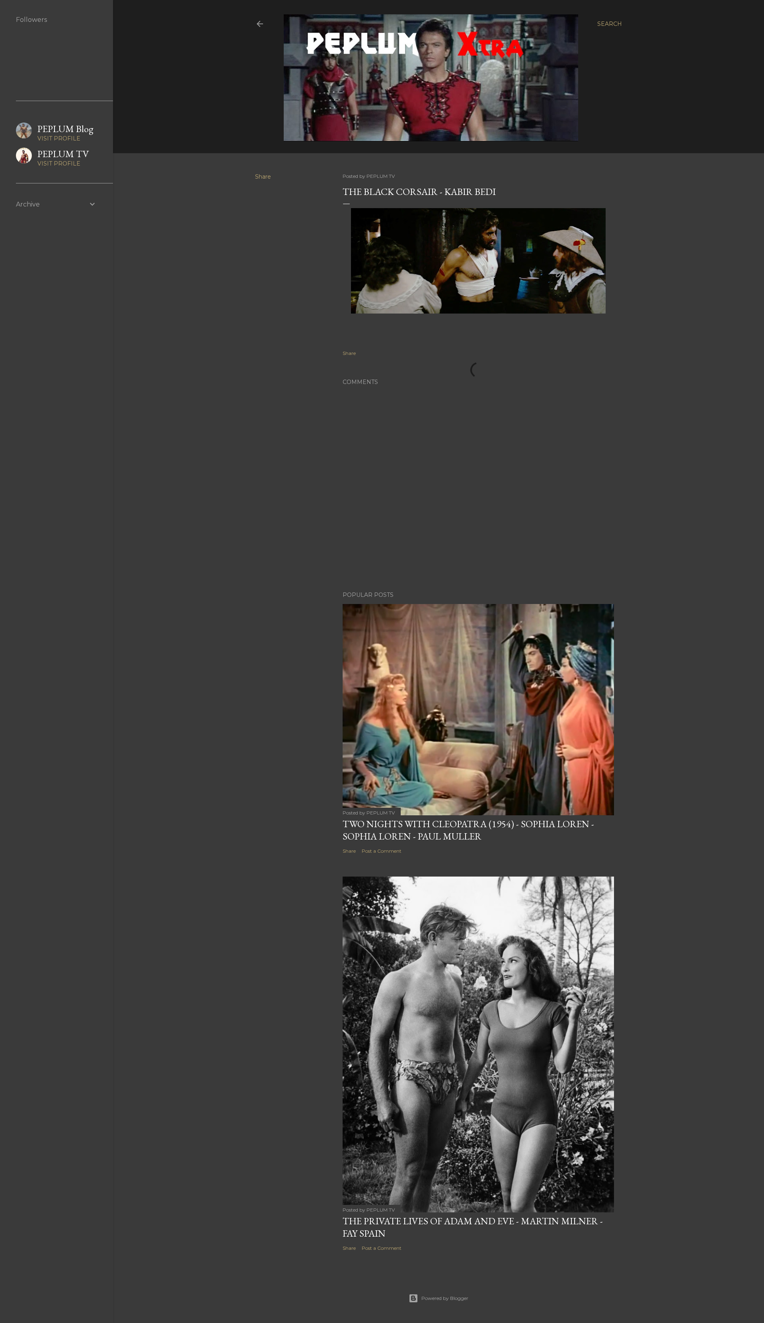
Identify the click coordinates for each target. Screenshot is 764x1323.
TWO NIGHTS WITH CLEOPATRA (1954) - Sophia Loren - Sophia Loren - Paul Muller (468, 830)
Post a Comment (381, 851)
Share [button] (263, 176)
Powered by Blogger (444, 1298)
